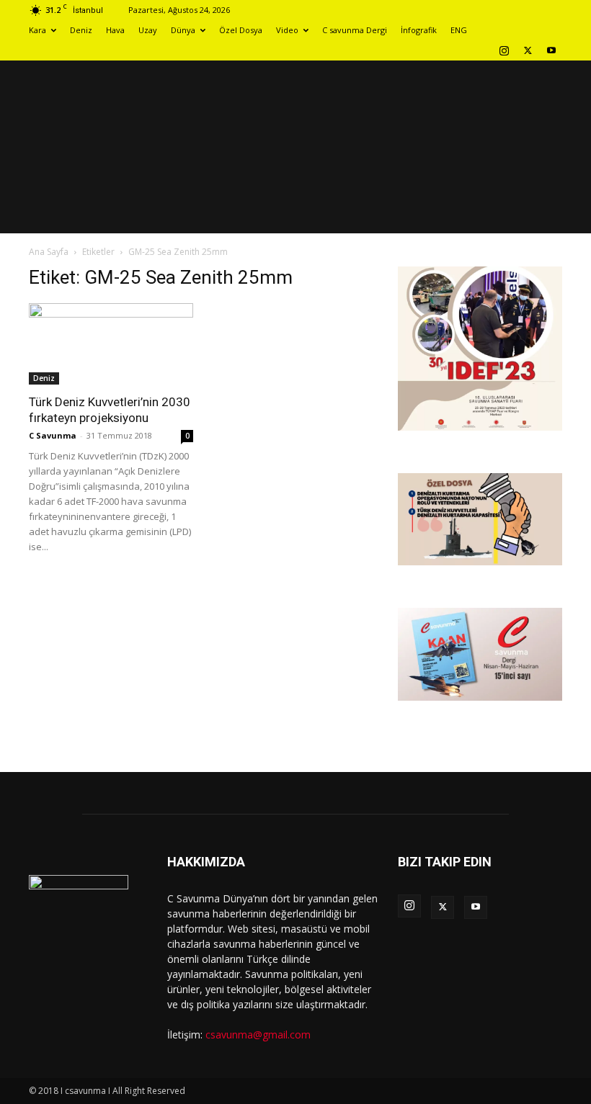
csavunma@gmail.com (258, 1034)
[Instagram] (504, 50)
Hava (115, 29)
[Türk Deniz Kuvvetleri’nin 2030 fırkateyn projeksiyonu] (111, 344)
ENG (458, 29)
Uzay (147, 29)
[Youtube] (551, 50)
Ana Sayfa (48, 252)
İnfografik (419, 29)
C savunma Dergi (354, 29)
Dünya (183, 29)
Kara (37, 29)
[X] (527, 50)
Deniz (81, 29)
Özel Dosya (240, 29)
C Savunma (52, 435)
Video (287, 29)
